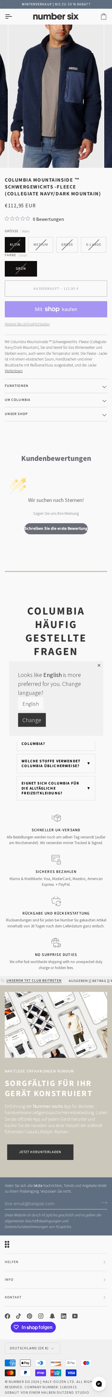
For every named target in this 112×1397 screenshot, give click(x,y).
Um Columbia (17, 399)
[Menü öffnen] (14, 17)
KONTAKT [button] (13, 1297)
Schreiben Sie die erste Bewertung (56, 529)
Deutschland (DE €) (29, 1348)
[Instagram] (41, 1316)
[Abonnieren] (102, 1203)
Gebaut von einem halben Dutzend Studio (47, 1392)
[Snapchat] (52, 1316)
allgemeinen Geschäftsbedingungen (33, 1221)
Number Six (19, 1381)
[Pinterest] (29, 1316)
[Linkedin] (63, 1316)
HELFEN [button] (12, 1262)
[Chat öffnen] (99, 1384)
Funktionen (16, 385)
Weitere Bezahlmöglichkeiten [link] (27, 324)
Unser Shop (16, 414)
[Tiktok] (18, 1316)
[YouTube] (75, 1316)
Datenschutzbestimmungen (26, 1226)
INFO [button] (9, 1279)
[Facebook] (7, 1316)
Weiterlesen (14, 370)
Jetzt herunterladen (40, 1152)
